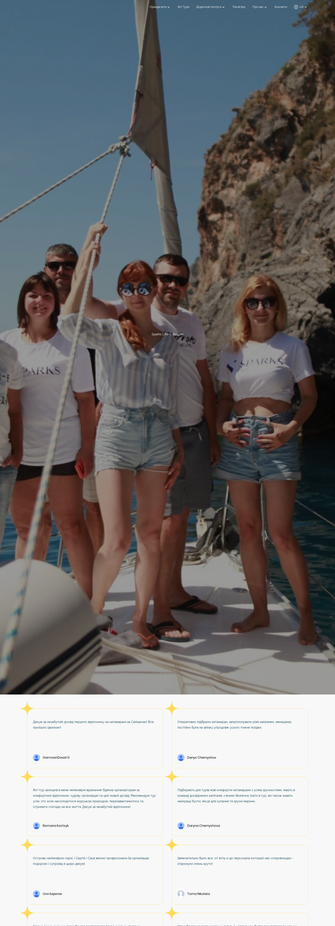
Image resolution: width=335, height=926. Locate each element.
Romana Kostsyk (56, 826)
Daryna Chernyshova (203, 826)
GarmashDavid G (56, 757)
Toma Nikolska (198, 894)
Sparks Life (160, 334)
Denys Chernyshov (201, 757)
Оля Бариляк (52, 894)
